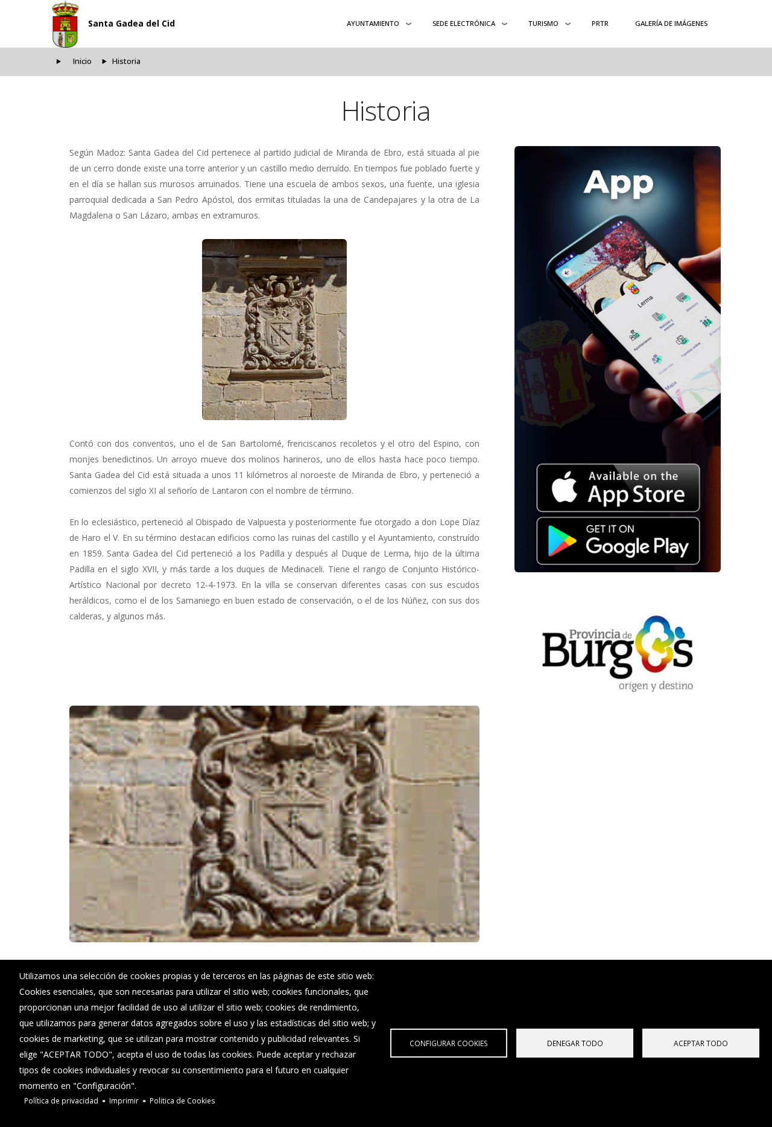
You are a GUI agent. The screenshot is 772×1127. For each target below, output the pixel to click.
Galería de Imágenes (671, 23)
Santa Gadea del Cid (131, 23)
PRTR (600, 23)
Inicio (82, 61)
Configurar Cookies (449, 1043)
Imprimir (124, 1100)
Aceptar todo (701, 1043)
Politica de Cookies (182, 1100)
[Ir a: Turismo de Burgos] (617, 654)
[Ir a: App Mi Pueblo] (617, 359)
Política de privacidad (61, 1100)
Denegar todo (575, 1043)
